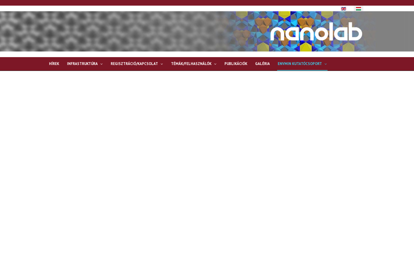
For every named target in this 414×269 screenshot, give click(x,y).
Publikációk (235, 63)
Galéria (262, 63)
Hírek (54, 63)
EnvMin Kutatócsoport (300, 63)
